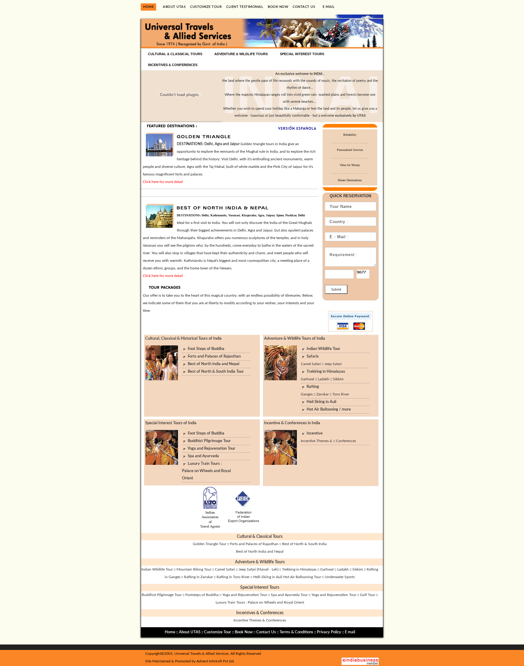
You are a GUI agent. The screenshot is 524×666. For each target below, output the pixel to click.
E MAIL (328, 6)
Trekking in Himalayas (326, 372)
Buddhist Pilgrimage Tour (209, 441)
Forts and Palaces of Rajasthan (214, 356)
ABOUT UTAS (174, 6)
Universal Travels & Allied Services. (202, 653)
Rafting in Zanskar (198, 577)
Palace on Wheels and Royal (206, 471)
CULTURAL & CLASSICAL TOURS (175, 54)
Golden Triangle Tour (210, 544)
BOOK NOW (278, 6)
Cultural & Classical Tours (260, 536)
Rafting (313, 387)
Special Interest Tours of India (170, 423)
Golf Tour (367, 595)
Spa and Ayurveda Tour (289, 595)
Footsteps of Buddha (202, 595)
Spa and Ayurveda (203, 456)
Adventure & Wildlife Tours (260, 562)
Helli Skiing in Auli (267, 577)
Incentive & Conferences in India (292, 423)
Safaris (313, 356)
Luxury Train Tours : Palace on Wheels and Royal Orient (260, 602)
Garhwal (307, 379)
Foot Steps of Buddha (206, 349)
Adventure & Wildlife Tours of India (294, 339)
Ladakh (323, 379)
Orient (187, 478)
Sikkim (338, 379)
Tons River (340, 394)
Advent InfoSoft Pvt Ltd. (215, 661)
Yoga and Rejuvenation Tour (211, 449)
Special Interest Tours (259, 587)
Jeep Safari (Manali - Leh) (258, 569)
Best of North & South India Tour (216, 372)
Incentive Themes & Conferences (259, 620)
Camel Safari (311, 364)
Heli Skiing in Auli (321, 402)
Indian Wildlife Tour (323, 349)
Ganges (307, 394)
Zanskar (322, 394)
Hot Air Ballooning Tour (302, 577)
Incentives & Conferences (260, 613)
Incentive (315, 433)
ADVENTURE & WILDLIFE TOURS (241, 54)
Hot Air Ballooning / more (329, 409)
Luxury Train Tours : (205, 464)
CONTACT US (304, 6)
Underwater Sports (340, 577)
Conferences (346, 441)
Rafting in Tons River (233, 577)
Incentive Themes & (316, 441)
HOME (148, 6)
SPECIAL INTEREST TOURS (302, 54)
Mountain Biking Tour (193, 569)
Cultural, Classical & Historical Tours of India (183, 339)
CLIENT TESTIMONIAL (244, 6)
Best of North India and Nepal (213, 364)
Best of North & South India (304, 544)
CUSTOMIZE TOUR (206, 6)
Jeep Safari (333, 364)
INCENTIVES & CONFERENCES (172, 65)
